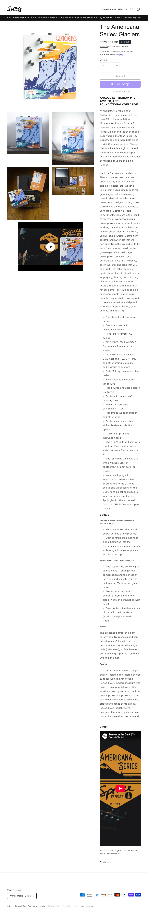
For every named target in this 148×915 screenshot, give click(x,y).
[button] (132, 9)
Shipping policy (86, 906)
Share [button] (106, 862)
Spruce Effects (21, 906)
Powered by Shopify (36, 906)
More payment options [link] (120, 91)
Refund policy (54, 906)
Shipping (104, 46)
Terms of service (70, 906)
